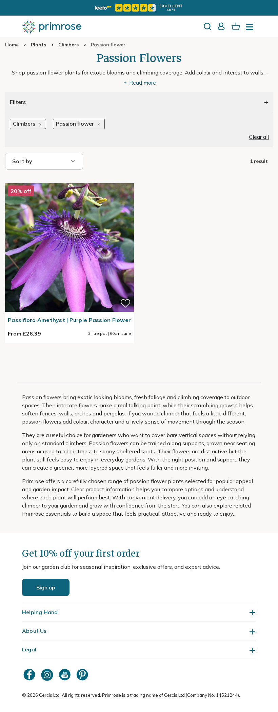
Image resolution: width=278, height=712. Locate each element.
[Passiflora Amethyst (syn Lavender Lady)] (69, 179)
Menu (250, 29)
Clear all (259, 136)
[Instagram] (48, 674)
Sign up (45, 587)
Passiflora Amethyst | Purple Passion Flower (69, 320)
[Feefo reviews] (139, 8)
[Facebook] (30, 674)
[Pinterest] (83, 674)
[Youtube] (65, 674)
